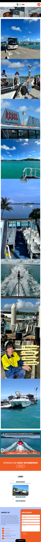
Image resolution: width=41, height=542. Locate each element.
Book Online (20, 540)
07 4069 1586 (7, 528)
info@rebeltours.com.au (9, 530)
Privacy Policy (7, 538)
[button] (39, 4)
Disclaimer (13, 538)
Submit (24, 533)
